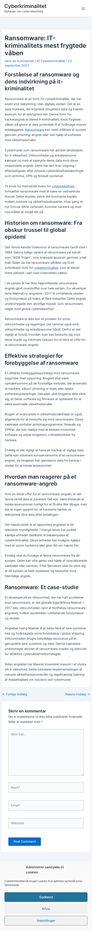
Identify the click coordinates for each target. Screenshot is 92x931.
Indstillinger (46, 921)
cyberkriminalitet (46, 268)
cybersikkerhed (63, 186)
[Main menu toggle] (83, 8)
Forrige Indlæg (14, 694)
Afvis (46, 909)
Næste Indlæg (77, 694)
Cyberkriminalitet (25, 6)
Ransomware (34, 130)
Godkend (46, 897)
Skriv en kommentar (19, 61)
